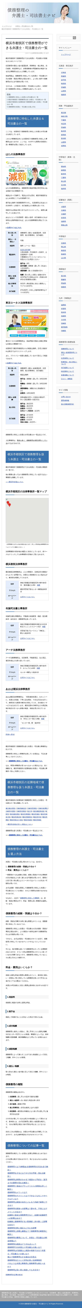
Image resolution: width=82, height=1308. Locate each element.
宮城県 (63, 87)
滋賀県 (63, 221)
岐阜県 (63, 174)
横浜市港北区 (16, 817)
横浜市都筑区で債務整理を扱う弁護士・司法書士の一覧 (27, 99)
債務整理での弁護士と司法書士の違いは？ (25, 1247)
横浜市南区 (37, 820)
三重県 (63, 177)
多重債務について (67, 375)
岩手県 (63, 80)
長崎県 (63, 316)
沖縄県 (63, 331)
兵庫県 (63, 210)
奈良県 (63, 218)
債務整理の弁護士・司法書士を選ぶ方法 (21, 107)
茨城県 (63, 127)
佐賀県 (63, 309)
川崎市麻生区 (21, 808)
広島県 (63, 243)
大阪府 (63, 207)
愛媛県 (63, 279)
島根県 (63, 254)
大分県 (63, 320)
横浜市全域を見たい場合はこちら (20, 824)
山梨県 (63, 142)
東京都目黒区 (15, 814)
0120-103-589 (25, 250)
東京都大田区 (10, 808)
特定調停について (67, 371)
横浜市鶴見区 (27, 817)
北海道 (63, 72)
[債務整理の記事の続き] (14, 1275)
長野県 (63, 146)
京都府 (63, 214)
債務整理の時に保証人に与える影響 (22, 1228)
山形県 (63, 91)
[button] (9, 505)
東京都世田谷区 (38, 811)
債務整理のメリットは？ (17, 1192)
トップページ (66, 54)
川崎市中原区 (10, 811)
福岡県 (63, 305)
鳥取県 (63, 250)
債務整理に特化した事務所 (29, 898)
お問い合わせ (66, 397)
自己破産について (67, 368)
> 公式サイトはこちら (13, 227)
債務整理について (67, 349)
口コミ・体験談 (66, 379)
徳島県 (63, 287)
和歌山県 (64, 225)
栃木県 (63, 131)
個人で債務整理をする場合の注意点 (22, 1257)
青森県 (63, 76)
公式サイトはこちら (27, 597)
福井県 (63, 189)
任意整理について (67, 358)
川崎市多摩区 (43, 808)
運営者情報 (65, 400)
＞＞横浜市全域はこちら (14, 482)
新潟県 (63, 138)
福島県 (63, 95)
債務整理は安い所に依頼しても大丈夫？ (24, 1270)
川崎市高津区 (32, 808)
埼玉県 (63, 124)
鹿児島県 (64, 327)
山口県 (63, 258)
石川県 (63, 185)
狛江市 (29, 811)
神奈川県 (64, 116)
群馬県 (63, 135)
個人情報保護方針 (67, 404)
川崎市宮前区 (21, 811)
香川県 (63, 276)
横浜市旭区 (36, 814)
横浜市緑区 (28, 820)
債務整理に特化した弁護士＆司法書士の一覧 (23, 97)
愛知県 (63, 166)
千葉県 (63, 120)
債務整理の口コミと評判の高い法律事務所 (25, 1260)
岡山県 (63, 247)
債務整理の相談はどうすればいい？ (22, 1244)
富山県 (63, 181)
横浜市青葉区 (25, 814)
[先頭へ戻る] (10, 734)
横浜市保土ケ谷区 (16, 820)
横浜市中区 (37, 817)
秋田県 (63, 83)
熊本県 (63, 312)
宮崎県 (63, 323)
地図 (38, 585)
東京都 (63, 113)
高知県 (63, 283)
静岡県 (63, 170)
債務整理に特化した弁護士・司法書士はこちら (25, 761)
